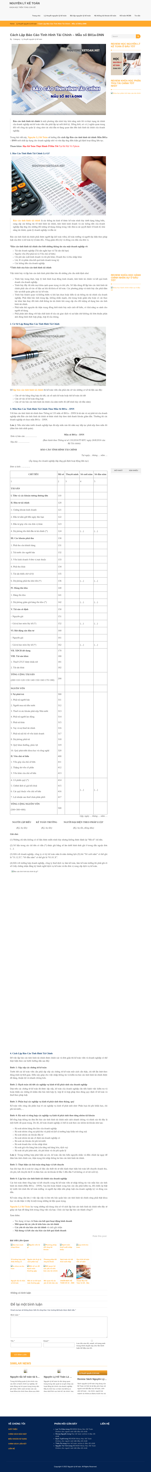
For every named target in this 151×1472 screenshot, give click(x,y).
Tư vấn (137, 16)
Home (12, 24)
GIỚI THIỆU (12, 1429)
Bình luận (15, 1315)
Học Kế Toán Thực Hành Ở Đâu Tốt (40, 146)
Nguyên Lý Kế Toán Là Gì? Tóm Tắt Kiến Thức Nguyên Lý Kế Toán (59, 1377)
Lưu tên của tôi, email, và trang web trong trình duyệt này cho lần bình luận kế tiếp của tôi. (90, 1345)
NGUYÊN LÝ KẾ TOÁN (25, 3)
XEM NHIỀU (133, 470)
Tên (13, 1341)
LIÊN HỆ (11, 1449)
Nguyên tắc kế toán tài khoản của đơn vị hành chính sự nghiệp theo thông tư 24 (25, 1377)
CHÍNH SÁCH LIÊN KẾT (17, 1444)
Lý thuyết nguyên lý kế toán (55, 16)
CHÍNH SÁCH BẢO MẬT (17, 1434)
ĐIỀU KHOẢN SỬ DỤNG (17, 1439)
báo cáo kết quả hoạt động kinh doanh (53, 1221)
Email (46, 1341)
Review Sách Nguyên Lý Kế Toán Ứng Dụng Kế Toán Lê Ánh (92, 1379)
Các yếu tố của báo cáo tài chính (30, 1227)
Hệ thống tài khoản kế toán (105, 16)
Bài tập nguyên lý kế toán (80, 16)
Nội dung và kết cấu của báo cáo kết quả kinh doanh (40, 1230)
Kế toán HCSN (125, 16)
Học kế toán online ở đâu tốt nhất (81, 1443)
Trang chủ (36, 16)
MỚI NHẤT (118, 470)
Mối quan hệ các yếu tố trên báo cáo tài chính (37, 1224)
